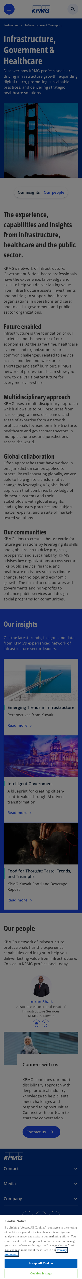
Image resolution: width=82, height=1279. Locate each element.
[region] (41, 1246)
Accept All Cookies (41, 1263)
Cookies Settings (41, 1273)
